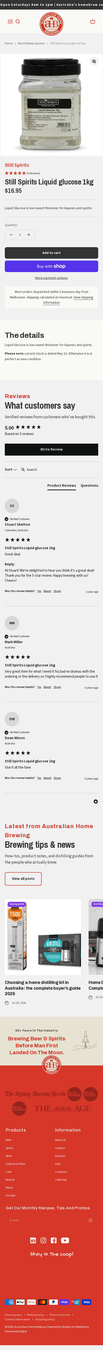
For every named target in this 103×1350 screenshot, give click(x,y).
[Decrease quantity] (11, 235)
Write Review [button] (51, 449)
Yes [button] (39, 591)
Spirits (9, 1148)
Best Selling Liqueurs (31, 43)
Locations (61, 1172)
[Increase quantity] (29, 235)
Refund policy (35, 1315)
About (9, 1188)
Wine (9, 1156)
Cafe (8, 1172)
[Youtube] (65, 1241)
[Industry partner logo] (35, 1094)
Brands (10, 1180)
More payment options (51, 278)
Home (9, 43)
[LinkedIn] (33, 1241)
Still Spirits (17, 165)
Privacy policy (13, 1315)
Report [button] (47, 591)
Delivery (60, 1156)
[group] (51, 428)
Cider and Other (15, 1164)
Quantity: (11, 225)
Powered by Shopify (58, 1327)
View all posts (23, 878)
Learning (60, 1180)
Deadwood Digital (16, 1331)
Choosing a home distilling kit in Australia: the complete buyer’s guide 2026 (43, 988)
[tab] (61, 486)
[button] (22, 173)
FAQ (57, 1164)
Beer (8, 1140)
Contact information (17, 1319)
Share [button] (57, 591)
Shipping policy (45, 1319)
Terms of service (59, 1315)
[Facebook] (54, 1241)
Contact (60, 1148)
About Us (60, 1140)
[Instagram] (43, 1241)
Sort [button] (9, 469)
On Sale (10, 1196)
